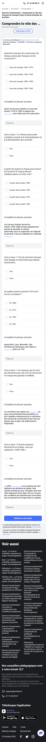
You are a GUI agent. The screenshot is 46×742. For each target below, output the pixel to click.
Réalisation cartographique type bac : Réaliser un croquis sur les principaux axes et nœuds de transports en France (34, 648)
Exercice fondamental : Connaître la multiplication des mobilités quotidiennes (11, 608)
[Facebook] (20, 736)
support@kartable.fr (14, 691)
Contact (5, 727)
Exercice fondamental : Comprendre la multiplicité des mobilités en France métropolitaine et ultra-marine (33, 557)
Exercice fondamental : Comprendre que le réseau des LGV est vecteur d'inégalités (33, 578)
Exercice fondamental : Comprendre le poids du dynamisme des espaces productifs (12, 619)
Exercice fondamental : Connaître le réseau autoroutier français (33, 568)
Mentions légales (9, 731)
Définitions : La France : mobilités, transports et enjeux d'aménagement (11, 570)
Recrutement (25, 731)
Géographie (26, 9)
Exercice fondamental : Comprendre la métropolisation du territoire (11, 629)
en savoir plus (36, 527)
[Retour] (4, 3)
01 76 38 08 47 (33, 3)
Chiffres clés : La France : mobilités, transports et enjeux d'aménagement (12, 579)
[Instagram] (33, 736)
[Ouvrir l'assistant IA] (41, 733)
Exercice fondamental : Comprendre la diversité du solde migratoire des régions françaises (11, 597)
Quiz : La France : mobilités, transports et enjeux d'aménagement (11, 562)
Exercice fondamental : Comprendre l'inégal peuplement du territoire (12, 587)
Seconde (14, 9)
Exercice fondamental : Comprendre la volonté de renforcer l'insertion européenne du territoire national (34, 620)
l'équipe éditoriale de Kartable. (29, 40)
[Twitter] (26, 736)
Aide (14, 727)
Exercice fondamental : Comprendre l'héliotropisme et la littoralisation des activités (11, 641)
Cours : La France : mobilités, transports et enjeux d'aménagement (11, 553)
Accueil (5, 9)
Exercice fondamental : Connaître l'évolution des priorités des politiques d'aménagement (33, 607)
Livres (23, 727)
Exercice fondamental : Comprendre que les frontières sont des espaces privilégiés (11, 653)
